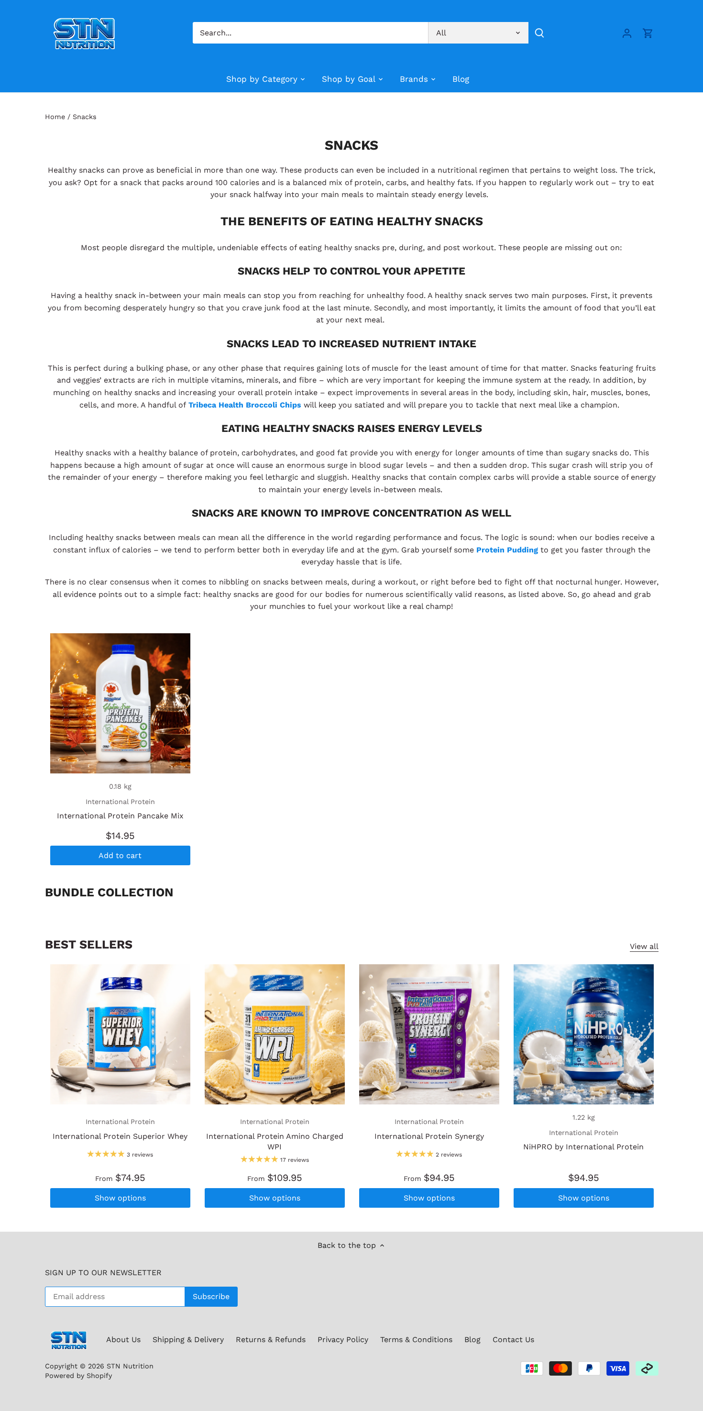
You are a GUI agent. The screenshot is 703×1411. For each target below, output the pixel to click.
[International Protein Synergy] (429, 1034)
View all (644, 946)
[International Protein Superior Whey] (120, 1034)
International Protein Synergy (429, 1129)
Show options (120, 1197)
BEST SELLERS (88, 944)
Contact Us (513, 1339)
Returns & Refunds (271, 1339)
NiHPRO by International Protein (583, 1140)
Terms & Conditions (416, 1339)
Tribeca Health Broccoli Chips (244, 404)
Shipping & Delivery (188, 1339)
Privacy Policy (343, 1339)
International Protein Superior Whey (120, 1129)
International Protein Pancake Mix (120, 809)
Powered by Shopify (78, 1375)
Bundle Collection (109, 892)
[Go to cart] (648, 33)
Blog (472, 1339)
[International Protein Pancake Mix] (120, 703)
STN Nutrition (130, 1366)
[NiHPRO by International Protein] (584, 1034)
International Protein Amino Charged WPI (274, 1134)
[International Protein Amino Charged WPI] (275, 1034)
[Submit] (539, 33)
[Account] (626, 33)
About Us (123, 1339)
